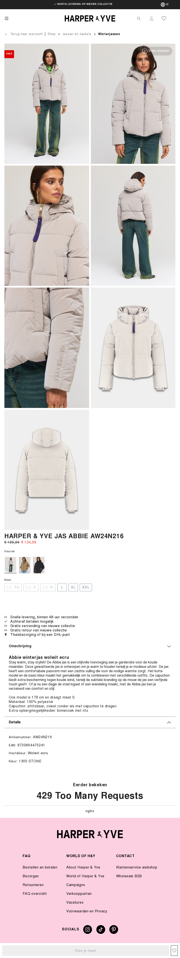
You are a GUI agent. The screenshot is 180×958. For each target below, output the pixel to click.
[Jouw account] (151, 18)
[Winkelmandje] (174, 18)
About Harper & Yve (83, 867)
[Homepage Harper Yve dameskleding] (90, 18)
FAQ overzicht (35, 894)
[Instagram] (87, 931)
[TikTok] (100, 931)
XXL (85, 587)
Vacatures (74, 902)
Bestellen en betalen (40, 867)
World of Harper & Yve (85, 876)
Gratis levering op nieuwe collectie (84, 4)
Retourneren (33, 885)
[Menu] (6, 18)
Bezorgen (31, 876)
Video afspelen (158, 51)
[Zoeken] (138, 18)
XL (73, 587)
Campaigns (75, 885)
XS (16, 587)
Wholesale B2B (129, 876)
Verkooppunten (79, 894)
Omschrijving (20, 646)
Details (15, 722)
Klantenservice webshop (136, 867)
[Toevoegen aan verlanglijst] (174, 950)
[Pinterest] (113, 931)
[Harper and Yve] (90, 834)
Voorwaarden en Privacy (86, 911)
